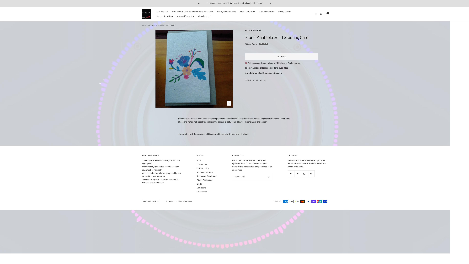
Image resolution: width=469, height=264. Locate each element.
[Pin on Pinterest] (257, 80)
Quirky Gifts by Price (226, 12)
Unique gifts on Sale (185, 16)
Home (144, 25)
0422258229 (202, 192)
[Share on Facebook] (253, 80)
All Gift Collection (247, 12)
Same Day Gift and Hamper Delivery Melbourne (192, 12)
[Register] (268, 177)
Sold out (281, 56)
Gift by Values (284, 12)
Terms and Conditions (207, 176)
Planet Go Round (253, 31)
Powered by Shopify (185, 201)
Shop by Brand (204, 16)
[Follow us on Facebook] (291, 173)
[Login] (321, 14)
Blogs (199, 184)
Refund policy (203, 168)
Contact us (202, 164)
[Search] (316, 14)
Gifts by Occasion (267, 12)
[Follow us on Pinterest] (311, 173)
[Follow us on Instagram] (304, 173)
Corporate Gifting (165, 16)
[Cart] (326, 14)
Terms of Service (205, 172)
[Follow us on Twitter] (297, 173)
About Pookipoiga (205, 180)
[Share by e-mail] (265, 80)
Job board (201, 188)
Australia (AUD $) (149, 201)
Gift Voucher (162, 12)
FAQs (199, 161)
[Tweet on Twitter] (261, 80)
